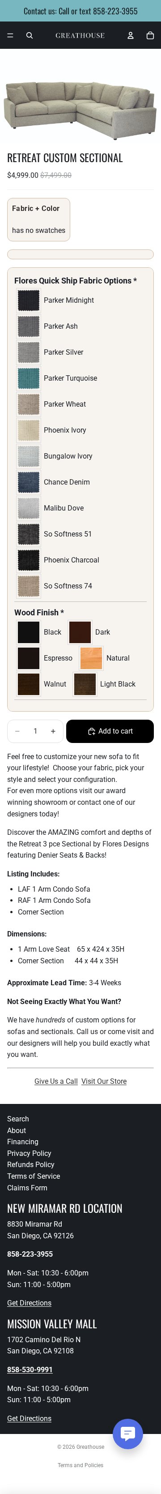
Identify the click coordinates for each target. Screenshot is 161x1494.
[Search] (29, 35)
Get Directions (29, 1303)
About (16, 1130)
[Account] (130, 35)
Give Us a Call (56, 1081)
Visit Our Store (104, 1081)
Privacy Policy (29, 1153)
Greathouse (90, 1447)
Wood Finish (39, 612)
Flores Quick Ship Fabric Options (75, 280)
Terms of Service (33, 1176)
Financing (22, 1142)
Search (18, 1119)
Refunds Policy (31, 1165)
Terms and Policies (80, 1465)
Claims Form (27, 1188)
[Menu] (10, 35)
